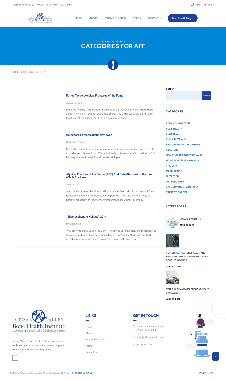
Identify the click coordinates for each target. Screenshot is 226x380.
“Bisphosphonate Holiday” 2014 (86, 216)
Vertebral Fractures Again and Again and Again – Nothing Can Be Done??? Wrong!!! (187, 256)
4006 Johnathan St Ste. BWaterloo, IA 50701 (151, 328)
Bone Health (174, 128)
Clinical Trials (176, 139)
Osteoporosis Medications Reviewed (89, 134)
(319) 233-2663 (145, 344)
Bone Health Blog (182, 18)
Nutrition (172, 176)
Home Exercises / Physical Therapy (183, 163)
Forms (137, 18)
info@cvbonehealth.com (150, 337)
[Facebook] (15, 358)
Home (78, 18)
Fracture (172, 149)
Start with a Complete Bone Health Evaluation (188, 291)
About (93, 18)
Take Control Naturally (182, 186)
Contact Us (155, 18)
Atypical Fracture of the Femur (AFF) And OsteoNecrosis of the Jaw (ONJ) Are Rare (109, 176)
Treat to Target (176, 192)
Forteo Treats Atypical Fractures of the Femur (95, 95)
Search (170, 88)
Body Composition (178, 123)
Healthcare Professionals (184, 155)
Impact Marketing (83, 373)
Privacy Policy (206, 373)
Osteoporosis (175, 181)
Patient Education (115, 18)
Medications (174, 171)
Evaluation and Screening (183, 144)
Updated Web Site (190, 218)
